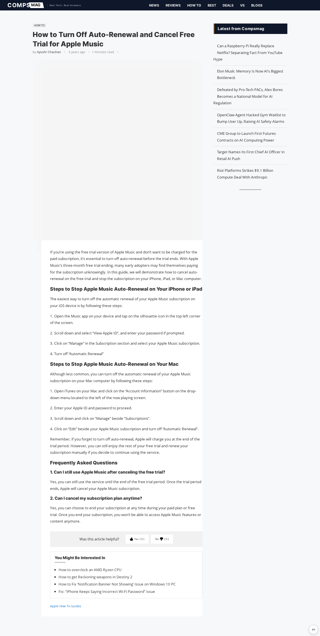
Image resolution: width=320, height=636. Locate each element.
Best (212, 5)
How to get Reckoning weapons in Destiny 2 (95, 576)
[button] (313, 629)
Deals (228, 5)
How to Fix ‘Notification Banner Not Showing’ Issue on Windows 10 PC (117, 584)
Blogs (257, 5)
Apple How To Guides (65, 606)
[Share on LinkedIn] (30, 260)
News (154, 5)
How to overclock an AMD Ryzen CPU (90, 569)
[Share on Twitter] (30, 256)
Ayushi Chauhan (49, 52)
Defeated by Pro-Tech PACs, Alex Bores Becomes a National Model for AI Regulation (248, 96)
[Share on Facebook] (30, 250)
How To (194, 5)
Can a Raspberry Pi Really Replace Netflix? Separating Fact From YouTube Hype (248, 52)
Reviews (173, 5)
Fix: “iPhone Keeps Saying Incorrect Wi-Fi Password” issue (107, 591)
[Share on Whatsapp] (30, 264)
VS (242, 5)
